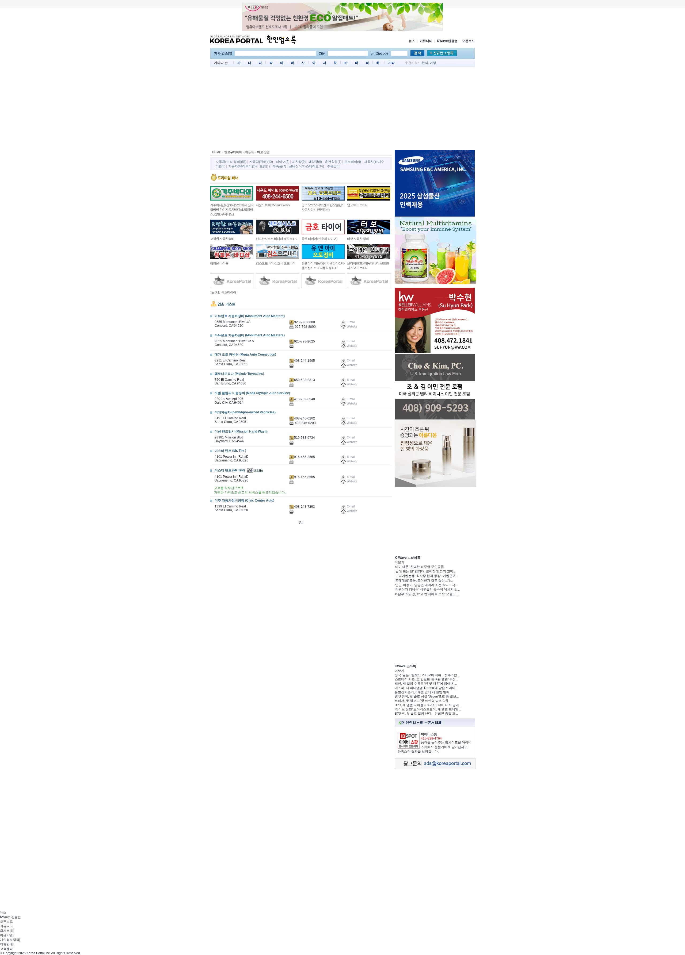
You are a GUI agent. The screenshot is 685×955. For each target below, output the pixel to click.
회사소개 (6, 931)
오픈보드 (468, 41)
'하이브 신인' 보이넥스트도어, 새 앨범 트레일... (428, 709)
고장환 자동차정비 (222, 239)
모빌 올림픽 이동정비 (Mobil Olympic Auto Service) (252, 393)
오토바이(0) (352, 162)
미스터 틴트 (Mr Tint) (230, 470)
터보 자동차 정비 (358, 239)
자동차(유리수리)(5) (242, 166)
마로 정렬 (263, 152)
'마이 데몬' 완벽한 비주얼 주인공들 (419, 567)
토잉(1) (265, 166)
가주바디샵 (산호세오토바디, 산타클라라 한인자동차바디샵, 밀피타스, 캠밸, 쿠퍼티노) (232, 209)
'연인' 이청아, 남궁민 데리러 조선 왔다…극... (426, 585)
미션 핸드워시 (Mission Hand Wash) (241, 431)
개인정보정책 (9, 940)
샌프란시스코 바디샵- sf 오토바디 (277, 239)
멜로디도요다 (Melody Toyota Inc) (239, 374)
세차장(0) (299, 162)
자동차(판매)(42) (261, 162)
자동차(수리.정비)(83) (231, 162)
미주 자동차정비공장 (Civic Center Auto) (244, 500)
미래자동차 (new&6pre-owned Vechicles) (245, 412)
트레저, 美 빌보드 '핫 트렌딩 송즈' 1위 (421, 701)
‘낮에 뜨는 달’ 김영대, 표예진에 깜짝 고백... (425, 571)
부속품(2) (279, 166)
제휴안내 (6, 944)
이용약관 (6, 935)
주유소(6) (333, 166)
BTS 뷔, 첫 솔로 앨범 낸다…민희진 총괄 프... (426, 713)
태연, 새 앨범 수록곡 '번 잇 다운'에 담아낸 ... (426, 684)
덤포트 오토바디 (357, 205)
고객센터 (6, 949)
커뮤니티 (426, 41)
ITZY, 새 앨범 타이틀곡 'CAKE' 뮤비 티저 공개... (428, 705)
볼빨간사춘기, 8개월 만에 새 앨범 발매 (422, 692)
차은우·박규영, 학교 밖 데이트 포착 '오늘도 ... (427, 594)
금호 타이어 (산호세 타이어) (319, 239)
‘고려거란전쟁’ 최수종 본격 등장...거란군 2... (426, 576)
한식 (425, 63)
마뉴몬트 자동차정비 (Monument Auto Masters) (250, 335)
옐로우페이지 (233, 152)
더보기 (399, 562)
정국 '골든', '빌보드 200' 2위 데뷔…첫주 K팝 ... (427, 675)
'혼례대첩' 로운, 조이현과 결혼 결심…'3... (424, 580)
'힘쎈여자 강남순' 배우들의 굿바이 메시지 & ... (427, 589)
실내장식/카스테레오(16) (306, 166)
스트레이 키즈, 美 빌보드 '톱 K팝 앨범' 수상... (426, 679)
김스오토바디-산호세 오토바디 (275, 263)
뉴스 (412, 41)
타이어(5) (282, 162)
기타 (391, 63)
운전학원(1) (333, 162)
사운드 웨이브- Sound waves (273, 205)
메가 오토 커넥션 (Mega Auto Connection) (245, 354)
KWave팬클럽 (447, 41)
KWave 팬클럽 (10, 917)
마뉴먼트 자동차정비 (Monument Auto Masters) (250, 316)
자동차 (249, 152)
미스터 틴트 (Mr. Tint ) (230, 451)
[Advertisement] (342, 109)
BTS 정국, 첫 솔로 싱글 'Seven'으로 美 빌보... (427, 696)
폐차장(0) (315, 162)
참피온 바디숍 (219, 263)
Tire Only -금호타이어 (223, 292)
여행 (433, 63)
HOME (216, 152)
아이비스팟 (429, 734)
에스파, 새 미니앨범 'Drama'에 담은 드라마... (426, 688)
